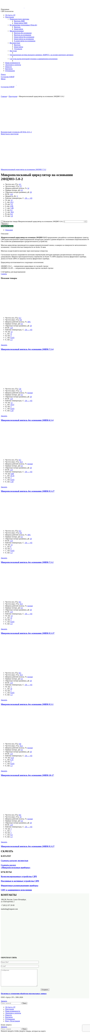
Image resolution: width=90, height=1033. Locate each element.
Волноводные (15, 43)
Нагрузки (13, 51)
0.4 (22, 821)
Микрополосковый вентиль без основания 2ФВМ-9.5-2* (28, 491)
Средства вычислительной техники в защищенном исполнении (34, 59)
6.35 (12, 758)
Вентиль (17, 27)
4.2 (20, 184)
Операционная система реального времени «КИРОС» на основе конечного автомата (41, 55)
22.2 (11, 202)
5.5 (12, 204)
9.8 (20, 744)
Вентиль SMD (19, 21)
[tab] (47, 230)
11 (11, 334)
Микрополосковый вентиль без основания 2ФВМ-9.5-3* (28, 633)
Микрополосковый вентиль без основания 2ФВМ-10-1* (27, 775)
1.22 (11, 194)
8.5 (20, 460)
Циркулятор (18, 29)
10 (11, 689)
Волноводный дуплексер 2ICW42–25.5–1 (16, 132)
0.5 (22, 190)
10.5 (21, 462)
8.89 (12, 474)
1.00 (12, 208)
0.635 (12, 338)
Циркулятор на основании (24, 39)
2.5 (11, 340)
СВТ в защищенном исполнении (16, 890)
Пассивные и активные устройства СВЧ (20, 881)
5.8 (20, 389)
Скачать (4, 274)
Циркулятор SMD (20, 23)
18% (29, 322)
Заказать (5, 224)
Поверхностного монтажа (19, 19)
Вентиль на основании (22, 35)
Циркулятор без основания (24, 37)
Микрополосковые (17, 31)
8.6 (21, 320)
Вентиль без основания (23, 33)
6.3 (20, 318)
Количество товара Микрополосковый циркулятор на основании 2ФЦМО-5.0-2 (33, 221)
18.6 (12, 212)
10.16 (12, 476)
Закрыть (4, 1001)
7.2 (21, 391)
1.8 (12, 216)
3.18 (11, 482)
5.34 (11, 411)
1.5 (11, 553)
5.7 (21, 186)
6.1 (11, 210)
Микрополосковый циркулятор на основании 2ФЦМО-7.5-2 (23, 169)
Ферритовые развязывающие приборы (19, 885)
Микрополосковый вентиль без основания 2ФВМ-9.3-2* (28, 846)
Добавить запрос (7, 226)
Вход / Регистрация (12, 1021)
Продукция (13, 96)
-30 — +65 (28, 198)
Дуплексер (18, 49)
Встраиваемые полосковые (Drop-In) (23, 25)
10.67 (12, 405)
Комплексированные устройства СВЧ (19, 876)
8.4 (11, 214)
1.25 (11, 328)
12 (12, 200)
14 (28, 188)
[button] (4, 345)
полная (30, 393)
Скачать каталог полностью (14, 860)
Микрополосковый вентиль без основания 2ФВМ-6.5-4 (27, 420)
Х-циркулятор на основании (24, 41)
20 (31, 192)
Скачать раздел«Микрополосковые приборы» (15, 866)
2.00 (11, 206)
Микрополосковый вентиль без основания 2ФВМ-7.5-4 (27, 349)
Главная (4, 96)
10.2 (21, 746)
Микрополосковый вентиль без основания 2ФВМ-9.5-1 (27, 704)
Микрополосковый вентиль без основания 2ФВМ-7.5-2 (27, 562)
